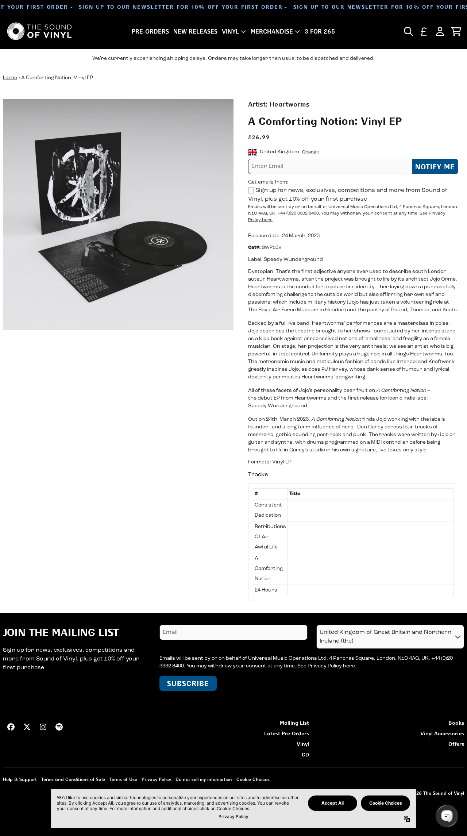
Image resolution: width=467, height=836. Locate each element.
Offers (456, 744)
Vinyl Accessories (442, 733)
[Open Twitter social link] (27, 727)
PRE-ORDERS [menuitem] (150, 31)
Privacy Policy (156, 779)
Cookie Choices (253, 779)
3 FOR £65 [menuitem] (320, 31)
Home (10, 78)
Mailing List (294, 723)
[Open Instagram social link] (43, 727)
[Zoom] (118, 214)
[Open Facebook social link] (11, 727)
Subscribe (188, 683)
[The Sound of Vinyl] (39, 31)
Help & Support (20, 779)
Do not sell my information (203, 779)
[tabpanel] (353, 542)
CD (305, 754)
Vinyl (303, 744)
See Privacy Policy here (326, 666)
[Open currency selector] (424, 31)
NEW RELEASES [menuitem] (195, 31)
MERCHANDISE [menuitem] (272, 31)
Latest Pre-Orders (286, 733)
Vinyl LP (282, 462)
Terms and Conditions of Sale (73, 779)
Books (456, 723)
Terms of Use (123, 779)
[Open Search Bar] (408, 31)
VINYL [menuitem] (230, 31)
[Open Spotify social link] (59, 727)
